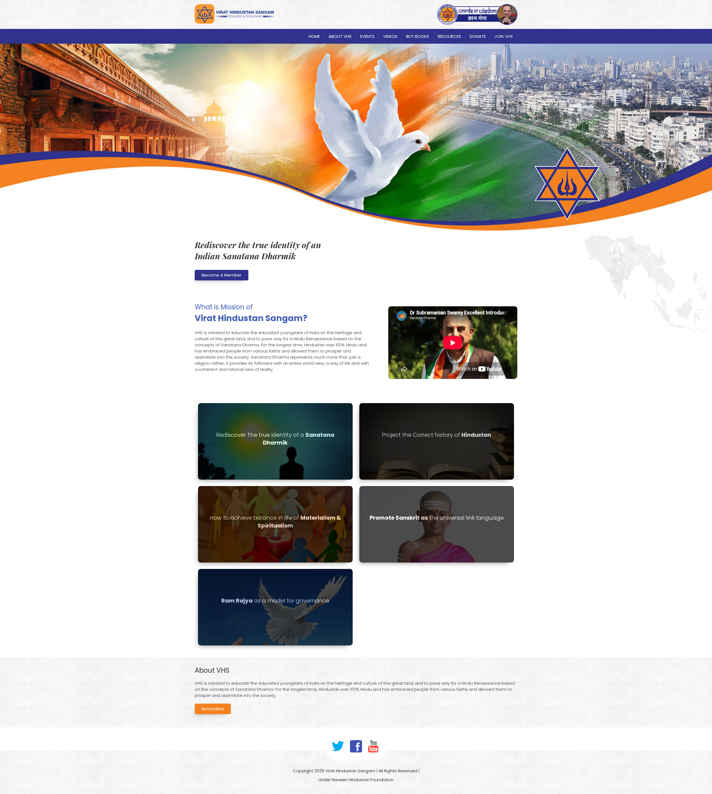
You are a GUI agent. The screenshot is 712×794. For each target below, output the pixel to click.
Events (367, 36)
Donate (478, 36)
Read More (213, 709)
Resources (449, 36)
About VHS (340, 36)
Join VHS (504, 36)
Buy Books (417, 36)
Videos (390, 36)
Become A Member (221, 275)
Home (314, 36)
